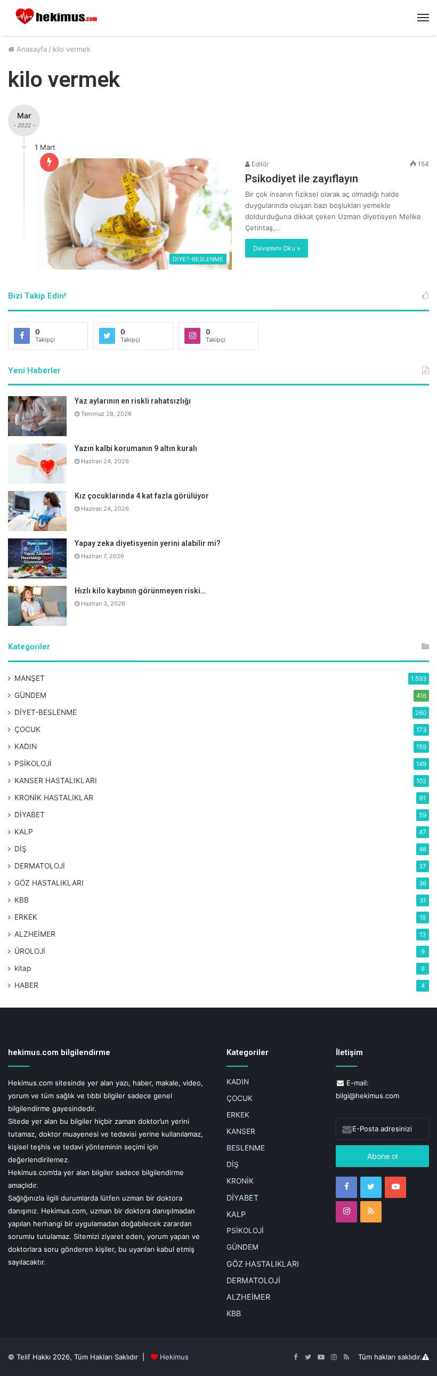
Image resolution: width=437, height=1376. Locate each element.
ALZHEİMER (34, 934)
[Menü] (423, 18)
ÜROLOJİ (29, 951)
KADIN (25, 746)
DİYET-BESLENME (45, 712)
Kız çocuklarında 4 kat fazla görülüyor (142, 496)
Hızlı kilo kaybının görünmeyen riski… (140, 590)
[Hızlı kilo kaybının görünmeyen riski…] (37, 606)
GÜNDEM (30, 695)
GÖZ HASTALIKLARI (49, 883)
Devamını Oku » (276, 248)
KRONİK (240, 1181)
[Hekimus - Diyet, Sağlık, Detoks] (58, 17)
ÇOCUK (27, 729)
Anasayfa (30, 49)
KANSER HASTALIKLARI (55, 780)
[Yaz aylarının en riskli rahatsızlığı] (37, 416)
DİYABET (29, 814)
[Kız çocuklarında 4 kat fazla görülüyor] (37, 511)
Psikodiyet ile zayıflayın (301, 178)
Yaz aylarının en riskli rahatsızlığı (133, 401)
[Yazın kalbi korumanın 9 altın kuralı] (37, 464)
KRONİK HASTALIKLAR (53, 797)
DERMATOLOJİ (39, 866)
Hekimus (174, 1357)
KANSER (240, 1131)
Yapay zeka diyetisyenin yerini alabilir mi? (148, 543)
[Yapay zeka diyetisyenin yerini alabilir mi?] (37, 558)
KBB (21, 900)
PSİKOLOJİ (33, 763)
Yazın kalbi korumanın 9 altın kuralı (136, 448)
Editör (259, 164)
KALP (23, 831)
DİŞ (20, 848)
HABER (26, 985)
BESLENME (245, 1148)
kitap (22, 968)
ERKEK (25, 917)
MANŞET (29, 678)
